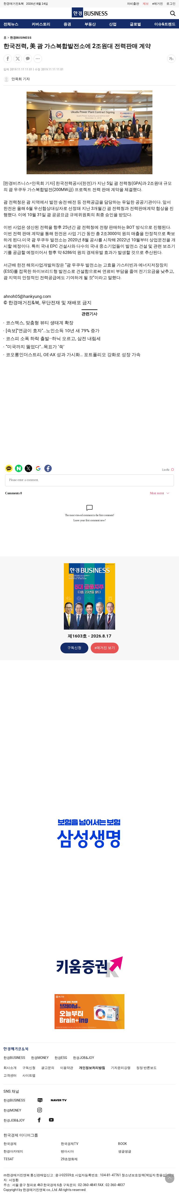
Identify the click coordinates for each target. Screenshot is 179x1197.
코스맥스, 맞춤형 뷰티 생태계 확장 (39, 322)
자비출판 (133, 3)
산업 (113, 24)
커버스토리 (41, 24)
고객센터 (10, 1075)
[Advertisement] (89, 737)
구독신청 (74, 648)
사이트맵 (28, 1075)
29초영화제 (69, 1159)
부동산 (90, 24)
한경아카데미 (13, 1151)
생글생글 (124, 1151)
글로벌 (135, 24)
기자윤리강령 (121, 1068)
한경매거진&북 (13, 3)
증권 (67, 24)
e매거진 (157, 3)
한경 (14, 1058)
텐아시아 (67, 1151)
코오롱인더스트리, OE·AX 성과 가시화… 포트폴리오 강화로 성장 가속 (73, 354)
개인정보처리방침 (92, 1068)
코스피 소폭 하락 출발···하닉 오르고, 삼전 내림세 (53, 338)
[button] (171, 3)
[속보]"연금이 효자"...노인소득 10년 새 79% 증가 (53, 330)
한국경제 (10, 1144)
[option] (89, 833)
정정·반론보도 (146, 1068)
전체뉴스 (10, 24)
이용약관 (66, 1068)
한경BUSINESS (20, 37)
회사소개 (10, 1068)
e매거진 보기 (105, 648)
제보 (146, 3)
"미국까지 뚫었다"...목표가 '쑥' (35, 346)
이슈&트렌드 (165, 24)
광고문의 (47, 1068)
